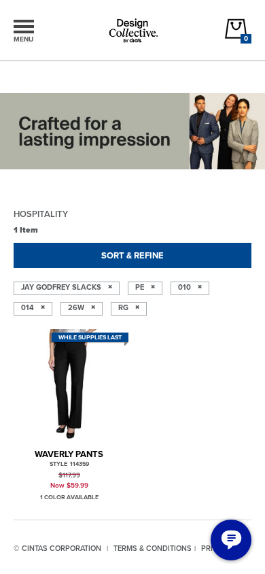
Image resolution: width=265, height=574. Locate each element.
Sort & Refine (132, 255)
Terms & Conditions (152, 548)
